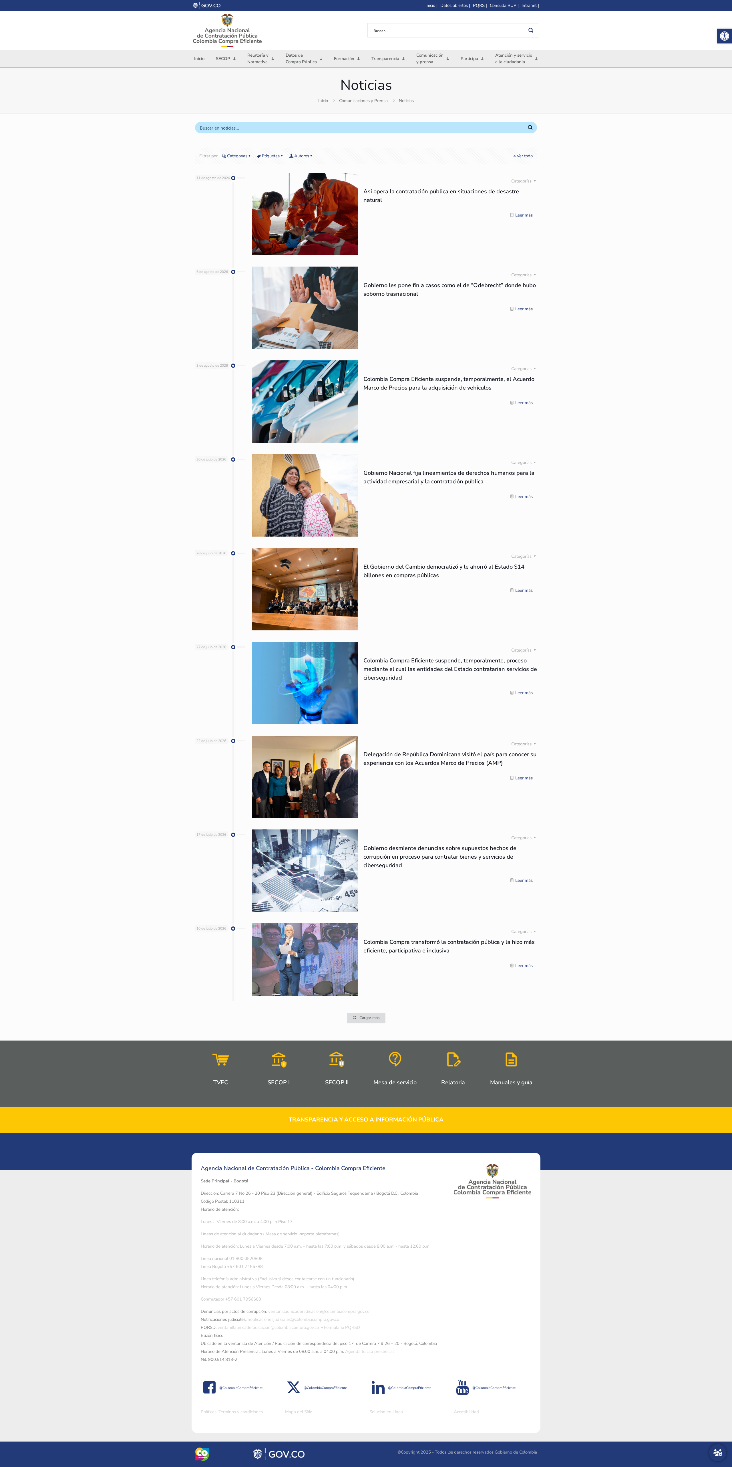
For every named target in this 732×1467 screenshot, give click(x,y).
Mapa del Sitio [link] (298, 1412)
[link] (724, 36)
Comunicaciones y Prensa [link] (363, 101)
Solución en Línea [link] (386, 1412)
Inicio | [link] (431, 5)
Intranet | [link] (530, 5)
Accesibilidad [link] (466, 1412)
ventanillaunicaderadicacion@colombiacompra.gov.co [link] (318, 1311)
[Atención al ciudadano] (717, 1452)
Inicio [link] (323, 101)
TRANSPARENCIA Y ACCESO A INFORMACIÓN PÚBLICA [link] (366, 1119)
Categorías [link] (237, 156)
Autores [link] (301, 156)
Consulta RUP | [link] (504, 5)
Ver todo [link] (525, 156)
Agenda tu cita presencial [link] (369, 1351)
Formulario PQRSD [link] (342, 1327)
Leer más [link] (524, 215)
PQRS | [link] (480, 5)
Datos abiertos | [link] (455, 5)
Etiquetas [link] (271, 156)
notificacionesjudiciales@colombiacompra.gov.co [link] (293, 1319)
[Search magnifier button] (532, 30)
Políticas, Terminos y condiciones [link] (232, 1412)
